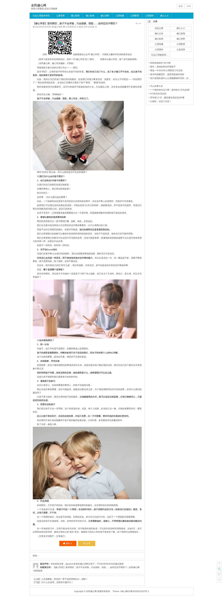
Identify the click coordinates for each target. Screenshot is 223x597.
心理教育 (134, 15)
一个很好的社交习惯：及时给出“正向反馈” (170, 90)
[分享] (219, 569)
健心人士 (164, 15)
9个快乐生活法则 (158, 93)
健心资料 (105, 15)
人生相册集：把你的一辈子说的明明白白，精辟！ (64, 579)
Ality (122, 591)
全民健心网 (38, 5)
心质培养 (60, 15)
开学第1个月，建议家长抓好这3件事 (167, 97)
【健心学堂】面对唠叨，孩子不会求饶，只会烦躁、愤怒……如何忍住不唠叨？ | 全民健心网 (96, 567)
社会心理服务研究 (41, 15)
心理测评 (149, 15)
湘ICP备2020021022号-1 (137, 591)
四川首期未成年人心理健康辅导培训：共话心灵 (172, 78)
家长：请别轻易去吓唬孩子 (163, 66)
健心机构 (90, 15)
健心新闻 (75, 15)
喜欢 (69, 543)
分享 (88, 543)
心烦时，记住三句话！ (160, 101)
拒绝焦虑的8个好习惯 (160, 63)
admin (71, 564)
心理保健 (120, 15)
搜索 (180, 6)
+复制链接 (37, 570)
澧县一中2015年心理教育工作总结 (166, 70)
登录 (189, 6)
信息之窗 (159, 28)
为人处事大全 (156, 86)
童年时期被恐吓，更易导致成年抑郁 (167, 74)
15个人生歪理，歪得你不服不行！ (57, 582)
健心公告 (159, 33)
